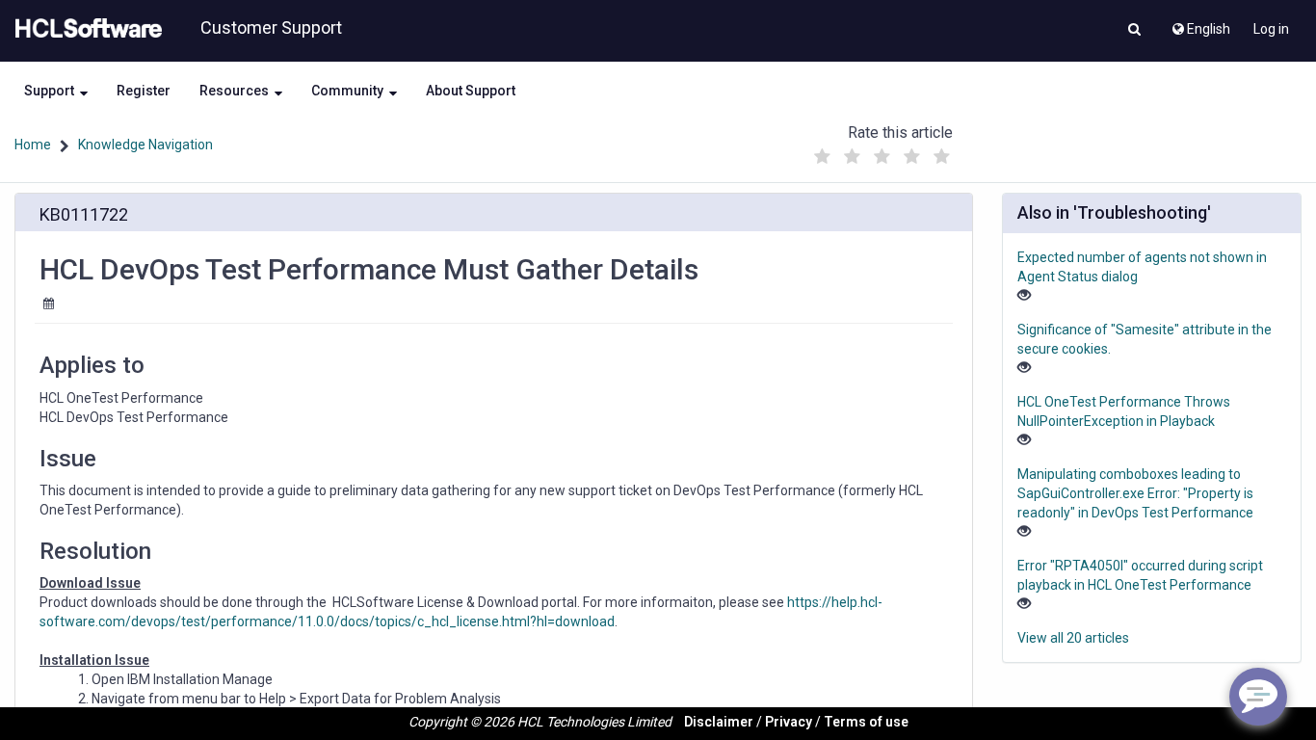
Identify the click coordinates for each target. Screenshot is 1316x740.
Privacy (788, 721)
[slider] (881, 152)
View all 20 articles (1073, 638)
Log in (1271, 29)
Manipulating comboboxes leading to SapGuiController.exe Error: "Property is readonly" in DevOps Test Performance (1135, 493)
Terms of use (866, 721)
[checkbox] (821, 157)
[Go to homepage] (85, 29)
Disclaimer (718, 721)
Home (32, 144)
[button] (1134, 31)
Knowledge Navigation (145, 144)
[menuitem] (1200, 24)
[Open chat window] (1258, 697)
